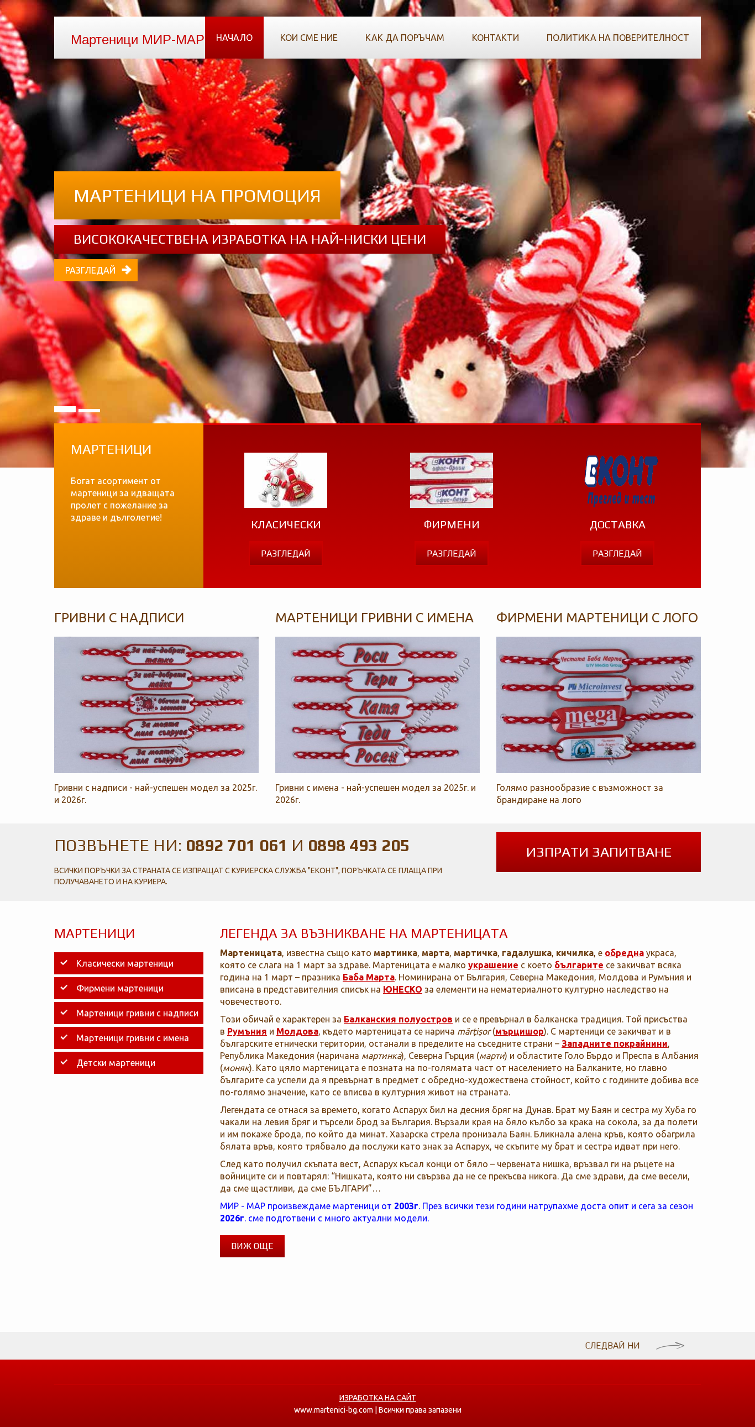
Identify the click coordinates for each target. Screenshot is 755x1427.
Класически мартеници (125, 963)
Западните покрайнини (615, 1043)
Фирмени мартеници (120, 988)
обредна (624, 953)
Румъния (247, 1031)
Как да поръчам (404, 38)
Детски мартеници (115, 1063)
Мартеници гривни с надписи (137, 1013)
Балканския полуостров (398, 1019)
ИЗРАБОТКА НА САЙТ (377, 1397)
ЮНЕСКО (402, 989)
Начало (234, 38)
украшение (493, 965)
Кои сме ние (309, 38)
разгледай (90, 270)
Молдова (297, 1031)
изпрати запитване (599, 852)
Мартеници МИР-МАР (138, 38)
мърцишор (519, 1031)
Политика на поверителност (618, 38)
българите (579, 965)
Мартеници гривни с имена (132, 1038)
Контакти (495, 38)
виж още (252, 1246)
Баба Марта (369, 977)
